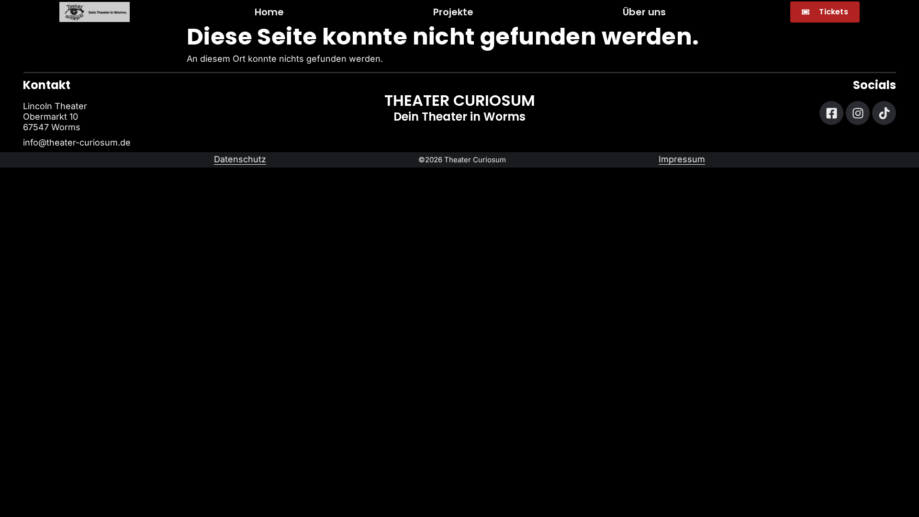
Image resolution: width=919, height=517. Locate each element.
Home (269, 12)
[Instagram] (858, 113)
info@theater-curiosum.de (77, 142)
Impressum (682, 159)
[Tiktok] (884, 113)
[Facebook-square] (831, 113)
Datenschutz (240, 159)
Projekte (453, 12)
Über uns (644, 12)
